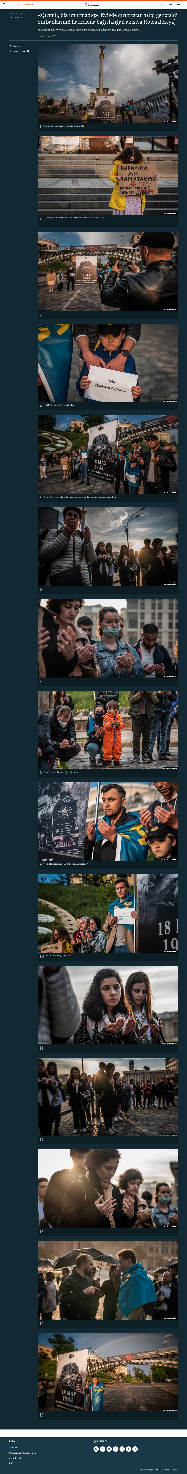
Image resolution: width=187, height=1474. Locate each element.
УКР (170, 5)
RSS (11, 1464)
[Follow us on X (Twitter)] (102, 1449)
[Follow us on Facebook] (96, 1449)
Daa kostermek (46, 36)
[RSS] (128, 1449)
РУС (163, 5)
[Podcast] (135, 1449)
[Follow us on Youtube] (109, 1449)
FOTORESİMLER (26, 4)
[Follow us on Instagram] (122, 1449)
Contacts (13, 1448)
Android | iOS (15, 1458)
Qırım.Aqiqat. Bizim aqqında (22, 1453)
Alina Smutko (15, 18)
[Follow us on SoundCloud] (115, 1449)
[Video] (178, 5)
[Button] (15, 47)
